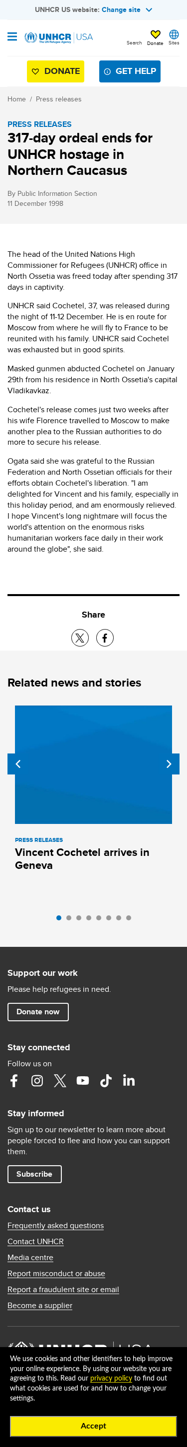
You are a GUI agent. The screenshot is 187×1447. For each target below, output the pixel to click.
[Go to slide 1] (61, 920)
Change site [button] (121, 9)
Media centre (30, 1257)
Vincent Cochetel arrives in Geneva (82, 858)
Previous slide (17, 763)
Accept (93, 1426)
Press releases (59, 99)
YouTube (82, 1080)
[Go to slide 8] (131, 920)
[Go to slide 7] (121, 920)
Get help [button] (136, 70)
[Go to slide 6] (111, 920)
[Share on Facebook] (105, 638)
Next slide (169, 763)
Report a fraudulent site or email (63, 1289)
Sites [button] (174, 42)
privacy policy (111, 1378)
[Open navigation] (12, 37)
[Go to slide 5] (101, 920)
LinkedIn (128, 1080)
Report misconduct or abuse (56, 1273)
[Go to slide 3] (81, 920)
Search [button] (134, 42)
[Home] (58, 38)
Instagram (36, 1080)
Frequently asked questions (55, 1225)
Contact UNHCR (35, 1241)
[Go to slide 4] (91, 920)
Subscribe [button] (34, 1174)
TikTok (105, 1080)
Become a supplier (39, 1305)
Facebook (13, 1080)
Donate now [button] (37, 1011)
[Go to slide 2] (71, 920)
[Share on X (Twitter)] (80, 638)
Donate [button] (155, 42)
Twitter (59, 1080)
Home (16, 99)
